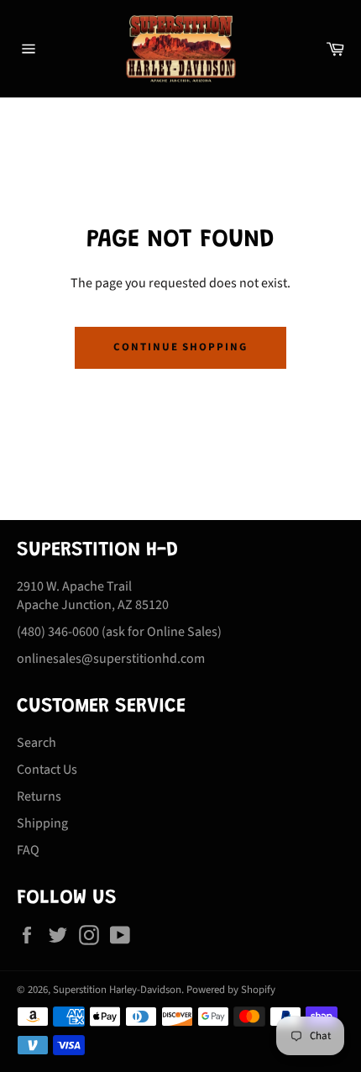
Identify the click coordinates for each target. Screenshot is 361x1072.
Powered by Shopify (230, 989)
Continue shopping (180, 347)
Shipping (42, 823)
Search (36, 742)
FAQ (28, 850)
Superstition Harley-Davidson (117, 989)
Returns (39, 796)
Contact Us (47, 769)
